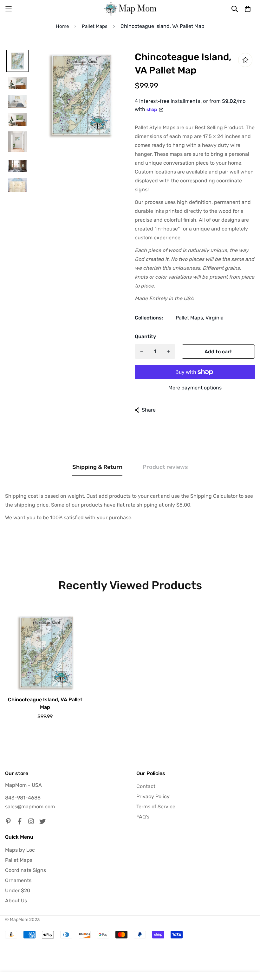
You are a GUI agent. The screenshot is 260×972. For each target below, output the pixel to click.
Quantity (145, 336)
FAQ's (142, 817)
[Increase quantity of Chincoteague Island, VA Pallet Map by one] (168, 351)
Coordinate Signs (25, 870)
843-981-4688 (23, 798)
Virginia (214, 318)
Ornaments (18, 880)
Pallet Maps (94, 26)
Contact (145, 786)
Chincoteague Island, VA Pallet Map (45, 703)
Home (62, 26)
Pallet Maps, (190, 318)
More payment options (195, 388)
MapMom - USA (23, 785)
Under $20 (17, 890)
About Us (16, 901)
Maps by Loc (20, 850)
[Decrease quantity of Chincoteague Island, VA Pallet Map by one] (142, 351)
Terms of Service (155, 807)
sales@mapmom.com (30, 807)
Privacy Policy (153, 796)
